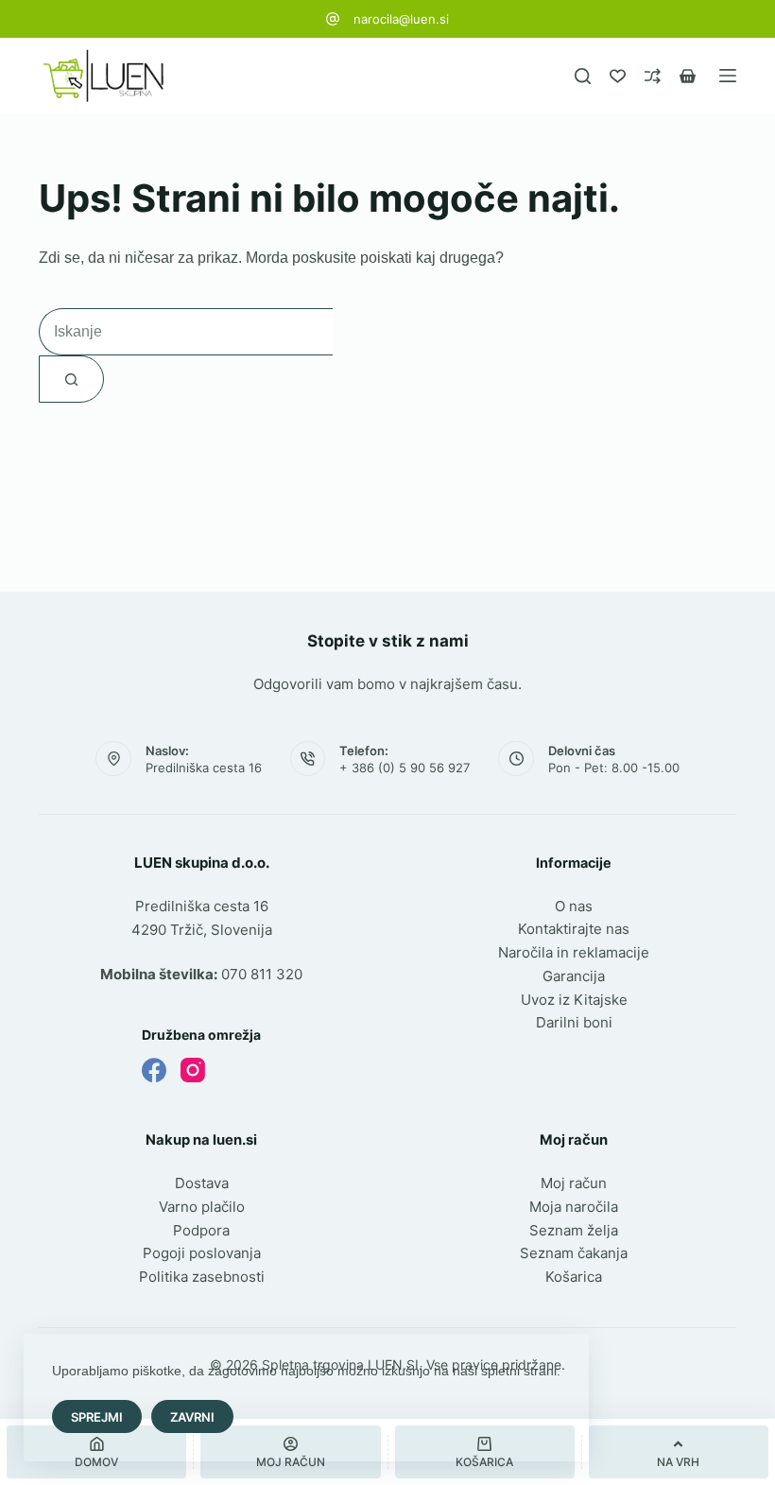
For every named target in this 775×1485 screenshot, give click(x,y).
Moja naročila (573, 1207)
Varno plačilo (202, 1207)
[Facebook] (154, 1070)
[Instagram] (193, 1070)
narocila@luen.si (401, 18)
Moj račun (574, 1183)
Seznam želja (573, 1230)
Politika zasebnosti (202, 1277)
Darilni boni (574, 1022)
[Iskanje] (583, 76)
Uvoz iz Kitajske (574, 1000)
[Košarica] (688, 76)
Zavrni (192, 1417)
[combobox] (186, 331)
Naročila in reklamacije (573, 952)
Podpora (201, 1230)
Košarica (573, 1277)
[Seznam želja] (618, 76)
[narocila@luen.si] (332, 19)
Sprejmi (97, 1417)
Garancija (573, 976)
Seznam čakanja (574, 1253)
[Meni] (727, 75)
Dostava (202, 1183)
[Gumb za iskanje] (71, 379)
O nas (574, 906)
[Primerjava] (653, 76)
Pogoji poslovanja (202, 1253)
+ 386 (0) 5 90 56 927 (404, 767)
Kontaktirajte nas (573, 929)
